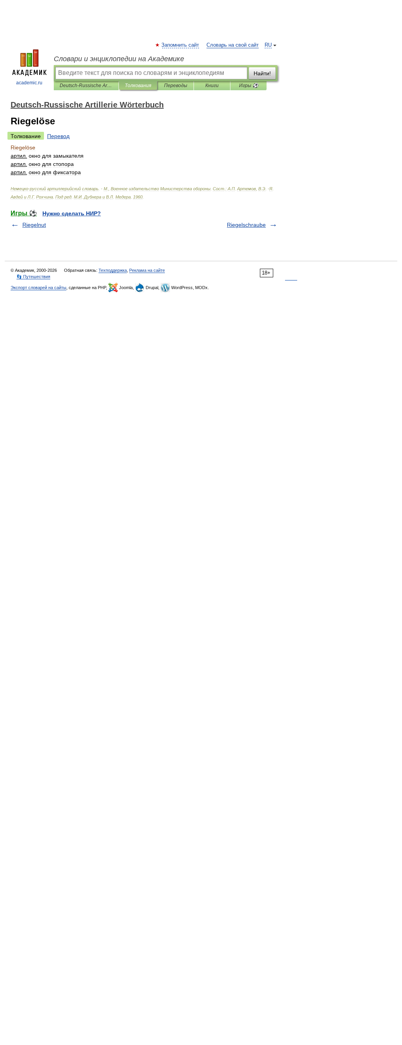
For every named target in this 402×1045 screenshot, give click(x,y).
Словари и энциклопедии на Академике (119, 59)
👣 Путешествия (33, 276)
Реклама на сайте (147, 270)
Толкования (138, 85)
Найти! (262, 73)
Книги (212, 85)
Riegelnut (34, 225)
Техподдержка (113, 270)
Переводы (175, 85)
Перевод (58, 136)
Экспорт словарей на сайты (38, 287)
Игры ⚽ (248, 85)
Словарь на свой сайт (232, 45)
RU (268, 45)
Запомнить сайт (180, 45)
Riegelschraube (246, 225)
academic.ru (29, 83)
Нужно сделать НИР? (71, 213)
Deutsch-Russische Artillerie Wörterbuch (86, 85)
